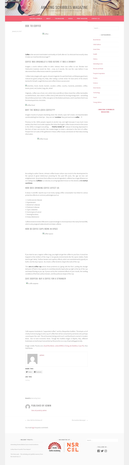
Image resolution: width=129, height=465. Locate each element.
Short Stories (96, 88)
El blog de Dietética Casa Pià (74, 346)
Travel (95, 97)
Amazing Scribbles (36, 18)
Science (95, 83)
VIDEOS (70, 18)
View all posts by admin (39, 410)
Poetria (95, 78)
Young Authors (97, 102)
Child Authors (97, 44)
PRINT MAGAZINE (82, 18)
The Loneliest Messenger (79, 420)
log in (33, 428)
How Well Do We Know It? (34, 420)
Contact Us (96, 18)
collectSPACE (59, 346)
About (48, 18)
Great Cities (96, 49)
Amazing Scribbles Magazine (64, 7)
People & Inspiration (99, 73)
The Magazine (59, 18)
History (95, 59)
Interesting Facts (36, 398)
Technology (96, 93)
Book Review (97, 40)
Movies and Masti (98, 69)
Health (95, 54)
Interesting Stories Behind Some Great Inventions (24, 444)
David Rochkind (49, 346)
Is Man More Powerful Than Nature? (21, 449)
